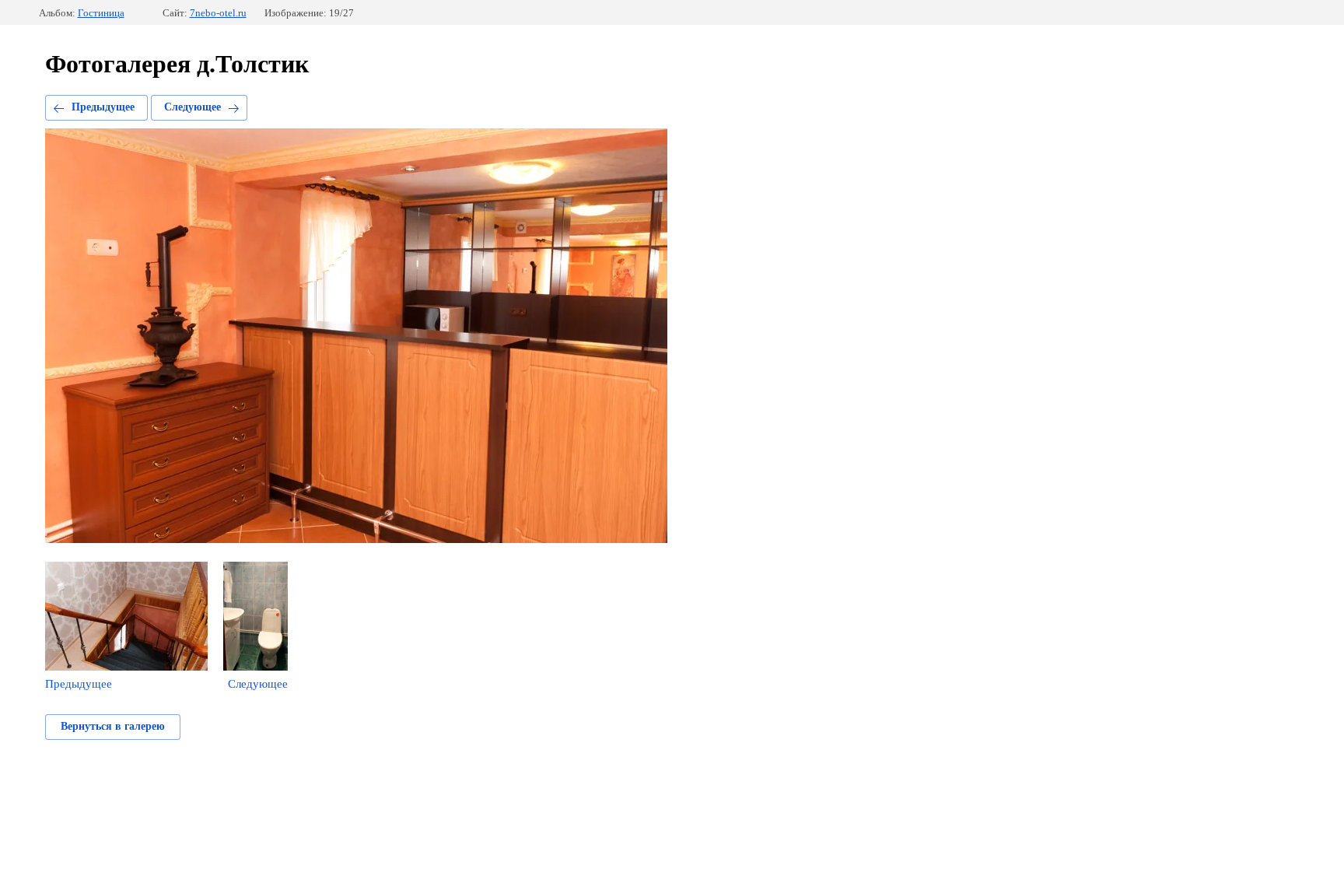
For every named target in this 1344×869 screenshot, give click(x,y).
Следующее (192, 107)
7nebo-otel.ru (218, 13)
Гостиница (101, 13)
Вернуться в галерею (113, 726)
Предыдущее (103, 107)
